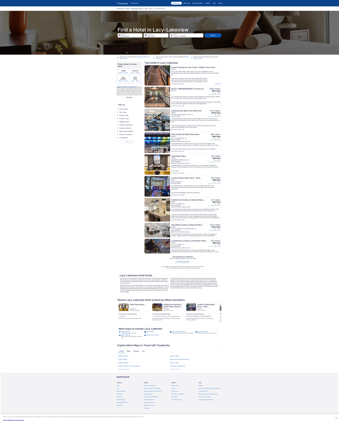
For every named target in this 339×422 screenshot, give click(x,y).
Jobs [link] (118, 388)
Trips (214, 3)
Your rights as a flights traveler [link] (206, 399)
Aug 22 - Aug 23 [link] (123, 72)
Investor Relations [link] (121, 399)
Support (207, 3)
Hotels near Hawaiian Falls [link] (177, 366)
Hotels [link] (127, 8)
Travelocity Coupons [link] (149, 402)
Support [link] (201, 385)
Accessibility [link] (174, 396)
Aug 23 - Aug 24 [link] (135, 72)
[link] (131, 332)
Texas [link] (146, 8)
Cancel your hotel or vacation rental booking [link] (210, 388)
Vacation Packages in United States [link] (153, 391)
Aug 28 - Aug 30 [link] (123, 81)
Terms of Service (19, 420)
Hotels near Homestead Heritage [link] (179, 359)
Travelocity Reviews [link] (149, 399)
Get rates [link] (217, 83)
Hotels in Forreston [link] (175, 369)
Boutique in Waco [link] (123, 356)
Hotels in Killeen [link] (174, 356)
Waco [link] (150, 8)
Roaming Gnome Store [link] (122, 402)
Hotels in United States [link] (149, 385)
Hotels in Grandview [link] (124, 369)
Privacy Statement (8, 420)
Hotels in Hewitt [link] (174, 362)
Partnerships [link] (120, 394)
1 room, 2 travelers (179, 36)
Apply (129, 142)
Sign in (220, 3)
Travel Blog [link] (146, 408)
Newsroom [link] (119, 396)
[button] (169, 345)
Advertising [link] (119, 405)
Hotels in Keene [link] (122, 359)
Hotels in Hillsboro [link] (123, 362)
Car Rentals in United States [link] (151, 396)
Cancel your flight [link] (203, 391)
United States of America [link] (137, 8)
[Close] (336, 418)
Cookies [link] (173, 388)
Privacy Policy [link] (174, 385)
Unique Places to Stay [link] (149, 405)
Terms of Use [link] (174, 391)
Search (213, 35)
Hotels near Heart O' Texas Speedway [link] (129, 366)
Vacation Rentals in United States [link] (152, 388)
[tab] (121, 351)
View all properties (183, 262)
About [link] (118, 385)
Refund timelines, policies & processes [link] (208, 394)
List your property (197, 3)
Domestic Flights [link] (148, 394)
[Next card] (219, 312)
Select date (125, 36)
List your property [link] (121, 391)
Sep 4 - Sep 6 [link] (135, 81)
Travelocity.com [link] (120, 8)
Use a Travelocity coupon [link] (205, 396)
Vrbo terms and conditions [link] (177, 394)
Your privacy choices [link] (176, 399)
